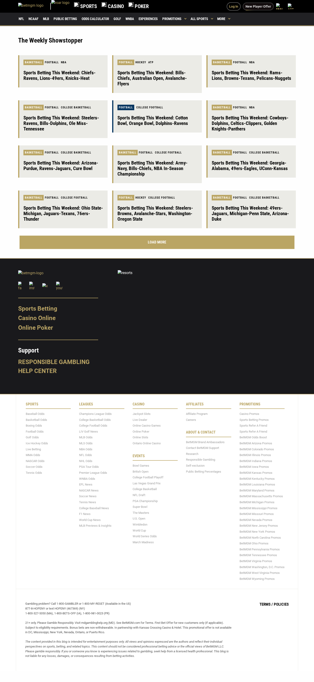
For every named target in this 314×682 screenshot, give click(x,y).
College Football (149, 107)
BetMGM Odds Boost (253, 437)
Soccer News (88, 496)
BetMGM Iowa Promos (254, 466)
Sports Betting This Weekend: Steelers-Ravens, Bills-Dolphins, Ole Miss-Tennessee (61, 123)
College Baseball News (94, 508)
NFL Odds (85, 455)
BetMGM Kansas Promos (256, 472)
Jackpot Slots (142, 414)
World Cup (139, 530)
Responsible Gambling (54, 362)
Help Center (37, 371)
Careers (191, 420)
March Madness (143, 542)
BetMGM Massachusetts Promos (261, 496)
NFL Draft (139, 495)
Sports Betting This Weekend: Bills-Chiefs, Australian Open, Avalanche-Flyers (152, 78)
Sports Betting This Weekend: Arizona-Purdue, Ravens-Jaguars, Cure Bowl (60, 165)
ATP (151, 62)
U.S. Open (139, 518)
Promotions (171, 19)
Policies (281, 604)
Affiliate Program (197, 414)
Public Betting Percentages (203, 471)
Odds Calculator (95, 19)
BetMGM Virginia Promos (256, 561)
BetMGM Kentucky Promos (257, 478)
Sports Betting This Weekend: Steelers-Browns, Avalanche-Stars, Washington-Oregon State (155, 213)
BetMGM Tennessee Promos (258, 555)
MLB (46, 19)
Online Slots (140, 437)
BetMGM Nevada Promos (256, 520)
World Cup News (90, 520)
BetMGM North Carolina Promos (260, 537)
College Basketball (76, 107)
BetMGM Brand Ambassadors (205, 442)
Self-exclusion (195, 465)
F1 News (85, 514)
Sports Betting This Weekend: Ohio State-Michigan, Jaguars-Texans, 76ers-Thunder (63, 213)
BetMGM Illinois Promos (255, 455)
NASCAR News (89, 490)
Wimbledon (140, 524)
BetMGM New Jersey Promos (259, 525)
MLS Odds (86, 443)
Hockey (140, 62)
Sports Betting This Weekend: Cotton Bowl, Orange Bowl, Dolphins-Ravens (152, 120)
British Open (140, 471)
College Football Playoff (148, 477)
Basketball (33, 62)
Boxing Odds (34, 425)
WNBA (130, 19)
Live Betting (33, 449)
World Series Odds (145, 536)
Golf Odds (32, 437)
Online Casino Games (147, 425)
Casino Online (37, 318)
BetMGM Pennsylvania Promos (260, 549)
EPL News (85, 484)
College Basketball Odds (95, 420)
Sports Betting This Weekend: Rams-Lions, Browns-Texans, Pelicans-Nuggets (251, 75)
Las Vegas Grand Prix (146, 483)
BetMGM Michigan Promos (257, 502)
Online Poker (35, 327)
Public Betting (65, 19)
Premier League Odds (93, 472)
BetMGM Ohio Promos (254, 543)
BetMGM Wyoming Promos (257, 579)
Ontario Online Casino (147, 443)
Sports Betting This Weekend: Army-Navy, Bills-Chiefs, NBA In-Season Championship (152, 168)
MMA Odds (33, 455)
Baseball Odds (35, 414)
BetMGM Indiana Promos (256, 461)
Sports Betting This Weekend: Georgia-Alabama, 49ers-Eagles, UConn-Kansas (250, 165)
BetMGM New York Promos (257, 531)
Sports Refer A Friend (253, 425)
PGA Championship (145, 501)
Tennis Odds (34, 472)
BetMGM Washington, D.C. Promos (262, 567)
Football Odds (35, 431)
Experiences (148, 19)
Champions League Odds (95, 414)
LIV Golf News (88, 431)
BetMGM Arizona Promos (256, 443)
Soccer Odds (34, 466)
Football (52, 62)
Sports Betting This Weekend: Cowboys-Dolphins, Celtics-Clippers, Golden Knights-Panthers (250, 123)
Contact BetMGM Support (202, 448)
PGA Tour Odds (89, 466)
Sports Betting (37, 308)
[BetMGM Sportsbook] (34, 6)
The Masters (141, 512)
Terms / (266, 604)
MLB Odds (86, 437)
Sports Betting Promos (254, 420)
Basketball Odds (36, 420)
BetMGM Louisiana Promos (257, 484)
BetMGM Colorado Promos (257, 449)
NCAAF (33, 19)
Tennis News (87, 502)
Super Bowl (140, 507)
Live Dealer (140, 420)
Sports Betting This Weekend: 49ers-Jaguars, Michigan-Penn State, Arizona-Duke (250, 213)
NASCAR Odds (35, 461)
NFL (21, 19)
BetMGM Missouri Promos (257, 514)
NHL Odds (85, 461)
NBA (63, 62)
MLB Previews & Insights (95, 525)
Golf (117, 19)
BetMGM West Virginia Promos (260, 573)
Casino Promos (249, 414)
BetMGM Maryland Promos (257, 490)
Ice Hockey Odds (37, 443)
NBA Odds (85, 449)
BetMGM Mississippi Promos (258, 508)
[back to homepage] (60, 6)
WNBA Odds (87, 478)
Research (192, 454)
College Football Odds (93, 425)
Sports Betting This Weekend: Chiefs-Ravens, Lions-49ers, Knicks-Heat (59, 75)
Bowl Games (141, 465)
